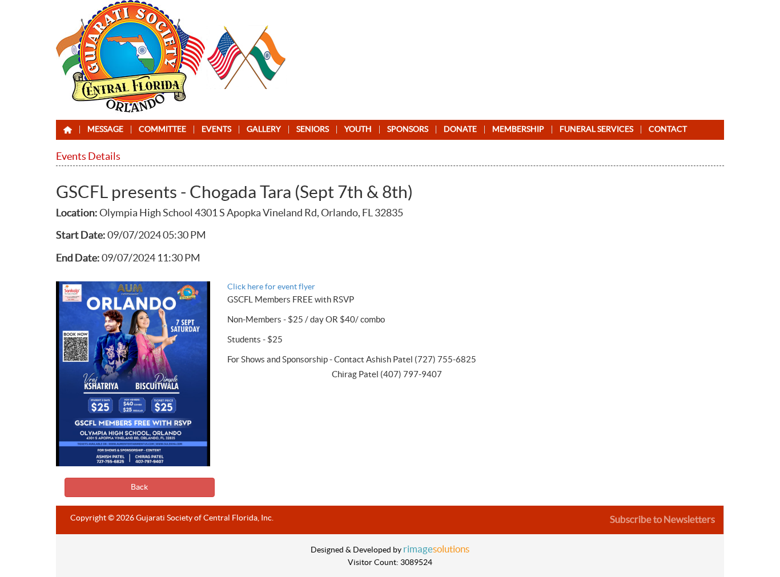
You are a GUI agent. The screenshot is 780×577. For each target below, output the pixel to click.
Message (105, 130)
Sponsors (407, 130)
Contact (668, 130)
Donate (460, 130)
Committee (162, 130)
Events (216, 130)
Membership (518, 130)
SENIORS (312, 130)
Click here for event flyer (271, 287)
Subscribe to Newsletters (662, 519)
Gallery (264, 130)
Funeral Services (596, 130)
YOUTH (358, 130)
